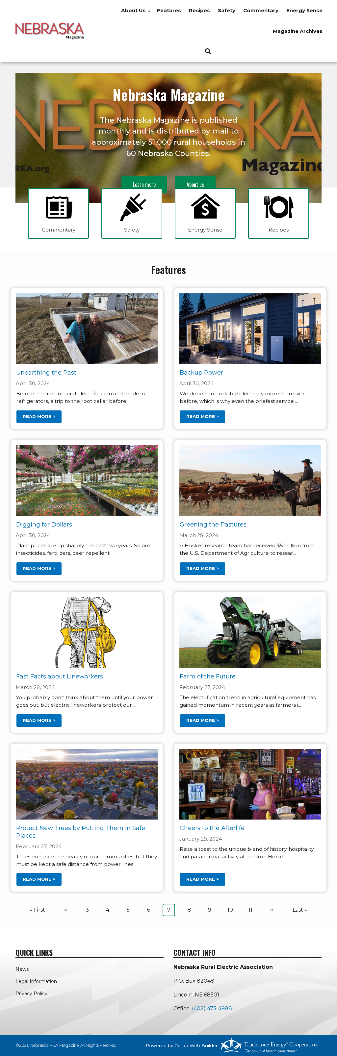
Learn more (144, 184)
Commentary (260, 10)
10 (231, 910)
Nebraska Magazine (169, 94)
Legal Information (36, 981)
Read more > (39, 416)
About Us (136, 14)
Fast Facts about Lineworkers (59, 676)
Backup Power (201, 372)
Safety (226, 10)
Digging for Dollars (44, 524)
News (22, 969)
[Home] (50, 30)
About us (195, 184)
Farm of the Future (208, 676)
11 (252, 910)
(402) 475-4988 (212, 1008)
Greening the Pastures (213, 524)
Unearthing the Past (46, 372)
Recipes (199, 10)
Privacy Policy (31, 993)
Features (169, 10)
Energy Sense (304, 10)
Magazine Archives (298, 31)
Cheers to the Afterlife (212, 828)
